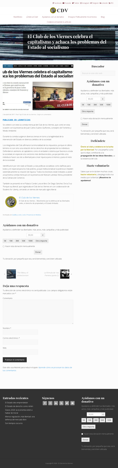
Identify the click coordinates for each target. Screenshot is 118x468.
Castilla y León (17, 215)
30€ (17, 241)
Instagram (85, 3)
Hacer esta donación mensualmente (20, 246)
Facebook (58, 3)
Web (4, 348)
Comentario (7, 298)
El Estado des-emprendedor (16, 402)
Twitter (76, 3)
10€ (11, 241)
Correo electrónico (11, 338)
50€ (23, 241)
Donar (38, 252)
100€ (30, 241)
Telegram (95, 3)
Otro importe (41, 241)
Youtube (67, 3)
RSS (111, 3)
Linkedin (104, 3)
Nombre (7, 328)
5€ (5, 241)
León (24, 215)
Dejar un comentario (44, 114)
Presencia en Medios (34, 215)
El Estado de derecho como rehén (19, 406)
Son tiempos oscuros (14, 423)
